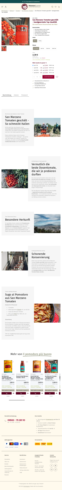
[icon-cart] (58, 6)
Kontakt (6, 464)
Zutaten (8, 396)
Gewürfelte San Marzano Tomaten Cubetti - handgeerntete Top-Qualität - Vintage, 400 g (37, 378)
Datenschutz (23, 461)
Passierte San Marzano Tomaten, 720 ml (22, 377)
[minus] (34, 77)
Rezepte (7, 474)
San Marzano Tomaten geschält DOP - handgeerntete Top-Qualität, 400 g (7, 378)
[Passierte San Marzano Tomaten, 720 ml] (22, 366)
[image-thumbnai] (4, 48)
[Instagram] (55, 465)
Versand (43, 58)
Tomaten (18, 10)
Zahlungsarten (8, 468)
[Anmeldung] (5, 6)
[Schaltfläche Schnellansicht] (13, 393)
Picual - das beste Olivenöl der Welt (39, 466)
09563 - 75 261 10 (16, 420)
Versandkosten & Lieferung (9, 471)
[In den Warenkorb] (7, 393)
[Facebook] (51, 465)
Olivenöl (19, 309)
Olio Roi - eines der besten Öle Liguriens (40, 470)
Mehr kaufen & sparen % (8, 390)
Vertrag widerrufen (24, 470)
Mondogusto (5, 10)
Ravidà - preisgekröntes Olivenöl (38, 462)
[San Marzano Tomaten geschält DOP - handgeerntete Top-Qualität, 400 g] (8, 366)
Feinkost (12, 10)
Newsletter (7, 459)
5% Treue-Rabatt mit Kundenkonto (32, 1)
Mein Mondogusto (9, 466)
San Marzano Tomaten (27, 10)
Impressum (22, 459)
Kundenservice (49, 419)
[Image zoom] (15, 31)
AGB (21, 472)
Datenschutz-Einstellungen (23, 464)
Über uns (7, 461)
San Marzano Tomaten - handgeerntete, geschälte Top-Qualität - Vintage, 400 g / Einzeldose (51, 378)
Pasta (15, 313)
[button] (48, 77)
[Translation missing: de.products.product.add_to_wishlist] (55, 6)
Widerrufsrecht (23, 467)
